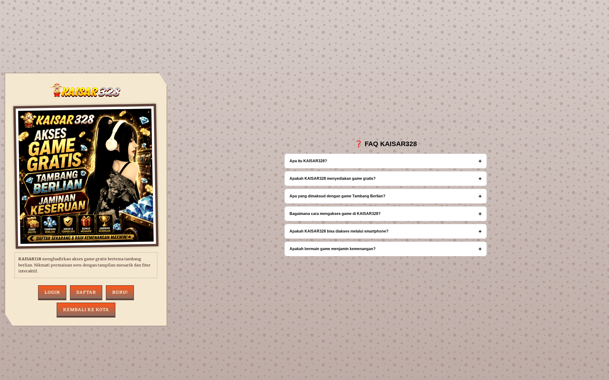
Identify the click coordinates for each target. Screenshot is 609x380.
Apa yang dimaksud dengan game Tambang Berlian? (386, 196)
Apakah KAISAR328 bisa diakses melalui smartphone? (386, 231)
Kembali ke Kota (86, 309)
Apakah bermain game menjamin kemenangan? (386, 249)
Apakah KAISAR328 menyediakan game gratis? (386, 178)
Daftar (86, 292)
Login (52, 292)
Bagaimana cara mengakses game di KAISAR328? (386, 213)
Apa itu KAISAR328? (386, 161)
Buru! (120, 292)
